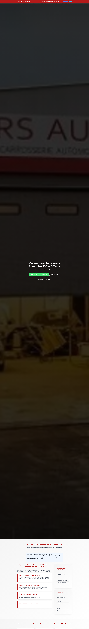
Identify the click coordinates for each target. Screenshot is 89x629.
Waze (70, 1)
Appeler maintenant (54, 274)
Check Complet (40, 3)
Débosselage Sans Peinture (25, 3)
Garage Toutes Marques (68, 3)
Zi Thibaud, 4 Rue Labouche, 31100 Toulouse (51, 1)
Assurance (63, 3)
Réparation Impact (34, 3)
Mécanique (59, 3)
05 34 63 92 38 (38, 1)
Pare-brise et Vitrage (54, 3)
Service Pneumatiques (45, 3)
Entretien (50, 3)
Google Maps (66, 1)
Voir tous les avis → (54, 279)
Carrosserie (19, 3)
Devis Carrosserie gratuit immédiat (39, 274)
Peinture (30, 3)
